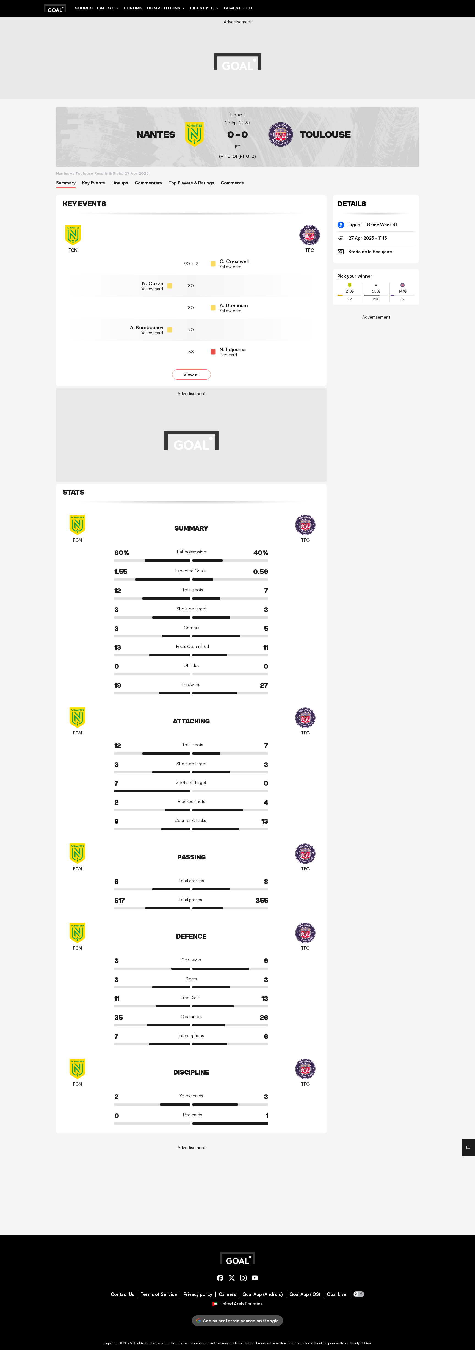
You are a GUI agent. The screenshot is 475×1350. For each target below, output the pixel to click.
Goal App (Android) (262, 1294)
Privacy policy (198, 1294)
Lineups (120, 182)
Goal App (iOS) (304, 1294)
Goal (136, 1343)
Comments (232, 182)
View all (191, 374)
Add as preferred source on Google (241, 1320)
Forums (133, 8)
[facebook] (220, 1279)
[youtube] (254, 1279)
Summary (66, 182)
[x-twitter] (231, 1279)
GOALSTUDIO (238, 8)
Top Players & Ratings (191, 182)
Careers (227, 1294)
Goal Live (337, 1294)
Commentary (148, 182)
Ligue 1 (238, 114)
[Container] (133, 134)
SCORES (84, 8)
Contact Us (122, 1294)
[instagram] (243, 1279)
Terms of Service (159, 1294)
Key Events (93, 182)
